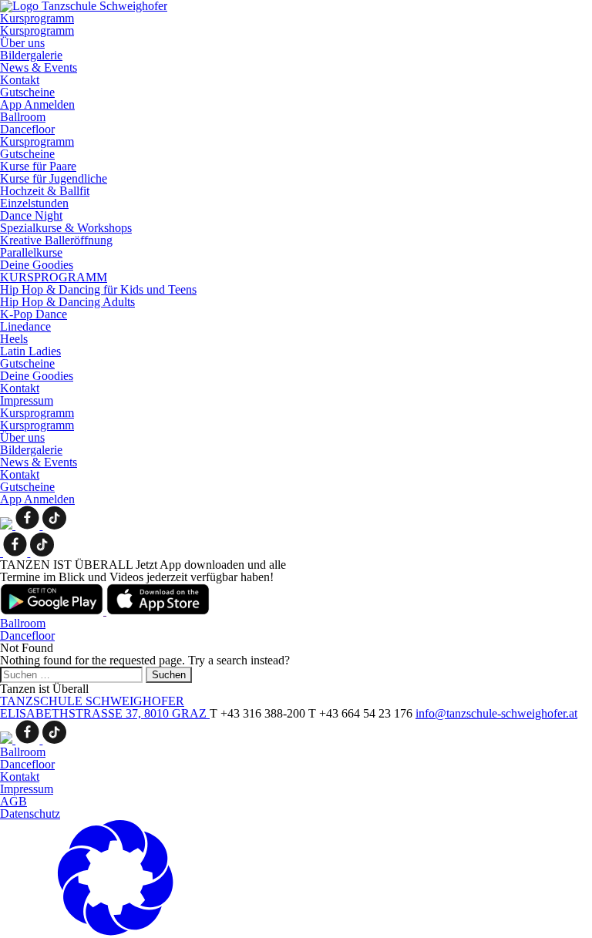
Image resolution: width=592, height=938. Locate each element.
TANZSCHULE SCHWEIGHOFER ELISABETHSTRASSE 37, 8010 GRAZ (105, 707)
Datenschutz (30, 813)
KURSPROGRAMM (53, 277)
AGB (13, 801)
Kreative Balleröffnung (56, 240)
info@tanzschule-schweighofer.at (496, 713)
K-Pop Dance (33, 314)
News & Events (38, 67)
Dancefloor (27, 129)
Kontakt (19, 79)
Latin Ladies (30, 351)
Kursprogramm (37, 18)
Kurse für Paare (38, 166)
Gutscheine (27, 92)
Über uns (22, 42)
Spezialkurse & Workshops (66, 227)
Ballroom (22, 116)
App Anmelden (37, 104)
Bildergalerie (31, 55)
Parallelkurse (31, 252)
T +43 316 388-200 (259, 713)
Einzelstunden (34, 203)
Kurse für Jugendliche (53, 178)
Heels (14, 338)
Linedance (25, 326)
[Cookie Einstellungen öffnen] (115, 931)
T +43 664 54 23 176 (361, 713)
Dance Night (31, 215)
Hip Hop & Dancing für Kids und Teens (98, 289)
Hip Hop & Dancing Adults (67, 301)
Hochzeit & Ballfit (44, 190)
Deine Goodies (36, 264)
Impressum (26, 400)
